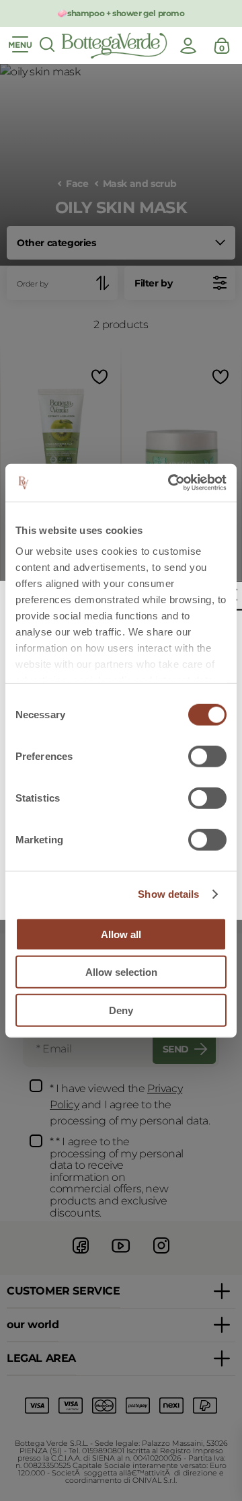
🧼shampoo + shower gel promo (120, 13)
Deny (121, 1009)
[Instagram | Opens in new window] (161, 1255)
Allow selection (121, 972)
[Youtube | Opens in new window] (121, 1255)
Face (77, 184)
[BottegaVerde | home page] (114, 45)
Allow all (121, 933)
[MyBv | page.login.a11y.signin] (188, 45)
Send (176, 1049)
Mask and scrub (140, 184)
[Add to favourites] (98, 376)
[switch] (207, 756)
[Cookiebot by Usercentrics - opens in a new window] (171, 483)
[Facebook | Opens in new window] (80, 1255)
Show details (168, 894)
